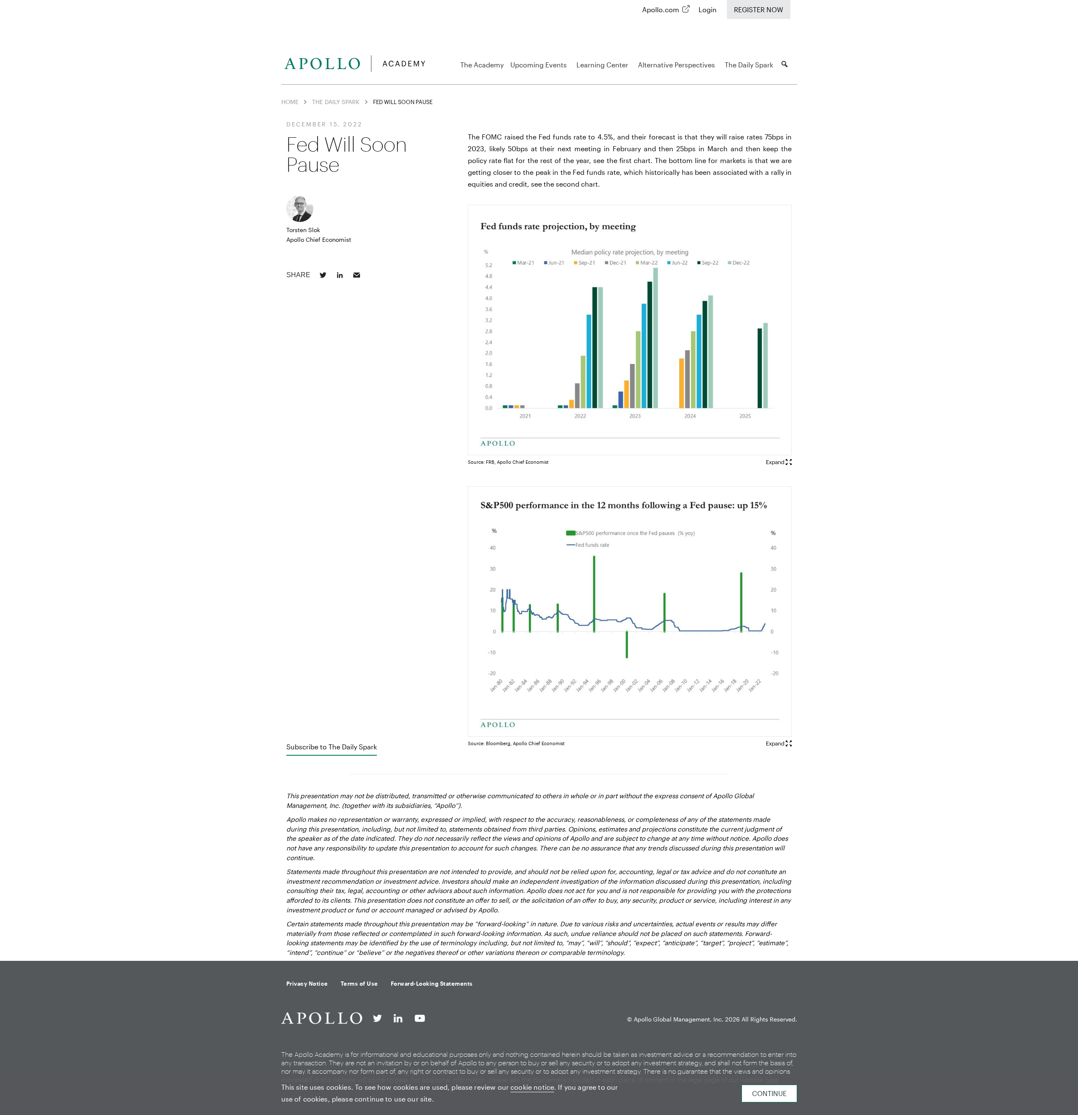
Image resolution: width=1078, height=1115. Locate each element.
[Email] (356, 275)
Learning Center (602, 65)
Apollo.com (660, 9)
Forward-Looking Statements (432, 983)
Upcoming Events (538, 65)
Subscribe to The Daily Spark (331, 747)
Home (290, 101)
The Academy (482, 65)
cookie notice (532, 1087)
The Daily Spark (749, 65)
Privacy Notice (307, 983)
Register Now (758, 9)
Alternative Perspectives (676, 65)
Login (708, 9)
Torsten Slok (303, 229)
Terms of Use (359, 983)
